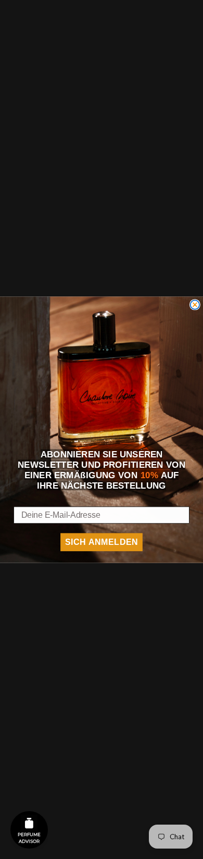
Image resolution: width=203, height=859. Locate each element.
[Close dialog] (195, 304)
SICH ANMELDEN (101, 542)
